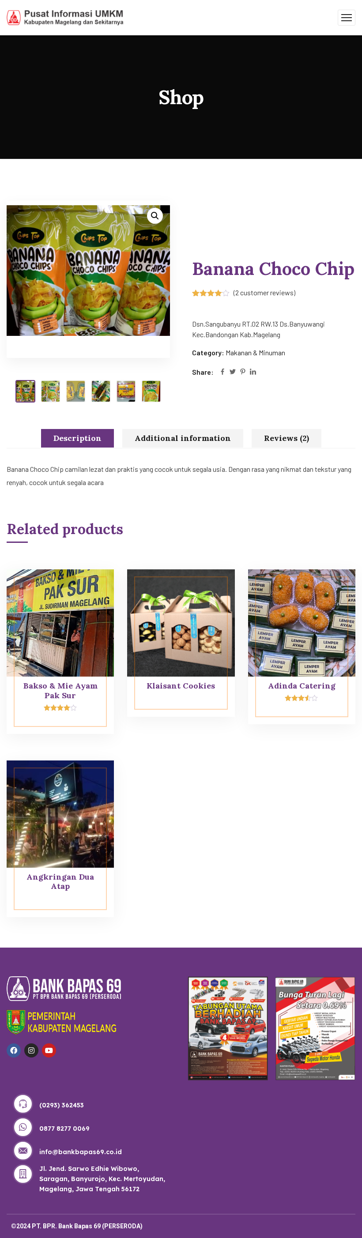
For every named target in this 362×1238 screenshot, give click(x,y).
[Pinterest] (243, 372)
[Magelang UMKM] (65, 16)
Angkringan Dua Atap (60, 882)
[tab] (77, 438)
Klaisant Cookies (181, 686)
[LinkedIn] (253, 372)
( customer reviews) (264, 292)
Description (77, 438)
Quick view (90, 589)
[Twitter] (233, 372)
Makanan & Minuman (255, 352)
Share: (203, 372)
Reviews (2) (286, 438)
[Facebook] (222, 372)
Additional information (183, 438)
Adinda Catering (302, 686)
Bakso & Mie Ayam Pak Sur (60, 690)
